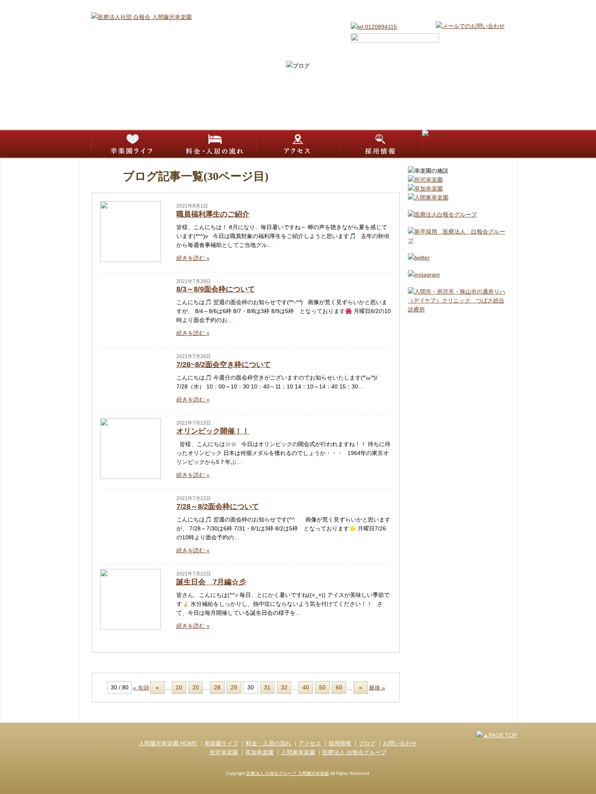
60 (339, 687)
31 (267, 687)
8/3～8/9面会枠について (215, 289)
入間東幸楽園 (298, 752)
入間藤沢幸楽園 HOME (168, 743)
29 (234, 687)
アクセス (309, 743)
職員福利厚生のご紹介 (212, 214)
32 (284, 687)
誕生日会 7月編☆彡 (211, 582)
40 (305, 687)
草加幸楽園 (259, 752)
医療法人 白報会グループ (354, 752)
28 (217, 687)
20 (196, 687)
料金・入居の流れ (268, 743)
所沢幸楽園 (224, 752)
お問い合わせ (400, 743)
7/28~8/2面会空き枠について (223, 365)
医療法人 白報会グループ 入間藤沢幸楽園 (287, 773)
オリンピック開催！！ (212, 431)
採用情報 (339, 743)
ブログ (366, 743)
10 (179, 687)
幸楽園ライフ (221, 743)
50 (322, 687)
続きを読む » (193, 258)
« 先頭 (141, 687)
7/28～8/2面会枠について (217, 506)
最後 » (377, 687)
